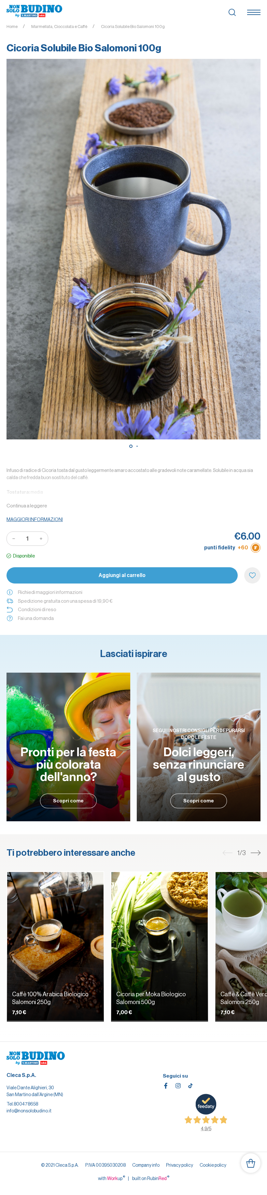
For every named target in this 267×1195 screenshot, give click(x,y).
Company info (146, 1165)
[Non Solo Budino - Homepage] (34, 11)
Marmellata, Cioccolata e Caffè (59, 26)
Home (12, 26)
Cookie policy (213, 1165)
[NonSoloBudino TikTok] (190, 1086)
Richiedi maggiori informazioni (50, 592)
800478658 (26, 1104)
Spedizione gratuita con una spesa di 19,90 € (65, 601)
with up (111, 1178)
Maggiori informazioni (35, 519)
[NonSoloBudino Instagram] (178, 1086)
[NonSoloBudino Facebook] (166, 1086)
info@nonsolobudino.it (29, 1110)
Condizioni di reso (37, 609)
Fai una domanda (36, 618)
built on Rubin (150, 1178)
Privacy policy (179, 1165)
